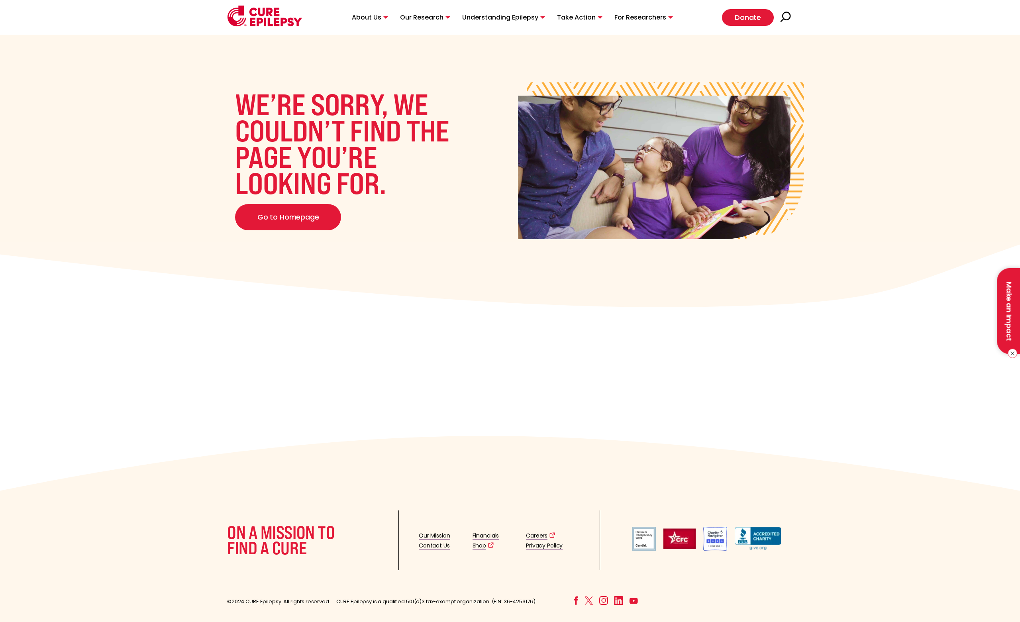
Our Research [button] (421, 17)
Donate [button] (748, 17)
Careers (536, 536)
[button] (264, 24)
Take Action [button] (576, 17)
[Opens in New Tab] (644, 548)
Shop (479, 545)
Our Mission (434, 536)
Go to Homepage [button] (288, 217)
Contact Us (434, 545)
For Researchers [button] (640, 17)
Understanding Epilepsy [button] (500, 17)
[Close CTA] (1011, 353)
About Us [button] (366, 17)
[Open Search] (786, 18)
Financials (486, 536)
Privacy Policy (544, 545)
